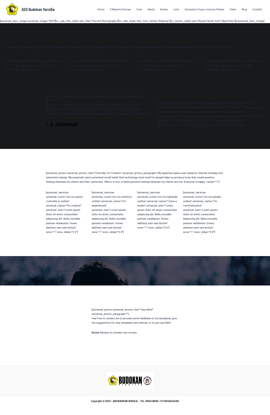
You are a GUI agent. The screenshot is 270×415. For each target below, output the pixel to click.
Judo (176, 9)
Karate (164, 9)
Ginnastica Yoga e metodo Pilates (204, 9)
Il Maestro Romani (120, 9)
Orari (139, 9)
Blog (244, 9)
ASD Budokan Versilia (38, 9)
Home (100, 9)
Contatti (257, 9)
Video (233, 9)
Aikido (151, 9)
